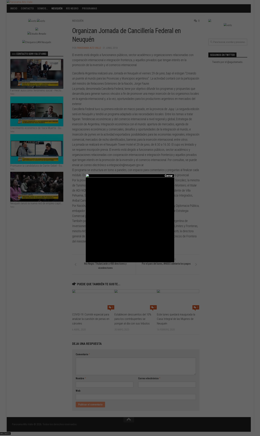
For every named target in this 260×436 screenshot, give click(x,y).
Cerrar (166, 175)
